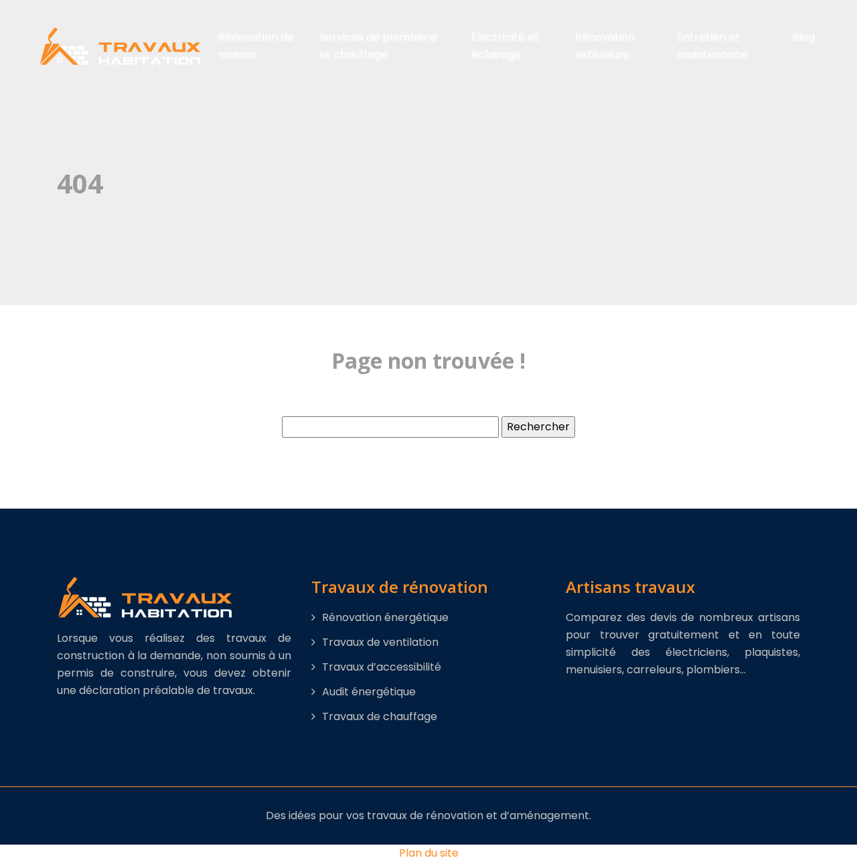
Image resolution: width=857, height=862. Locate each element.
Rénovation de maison (256, 45)
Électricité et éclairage (505, 45)
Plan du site (429, 853)
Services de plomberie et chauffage (378, 45)
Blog (803, 37)
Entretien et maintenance (712, 45)
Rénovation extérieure (605, 45)
